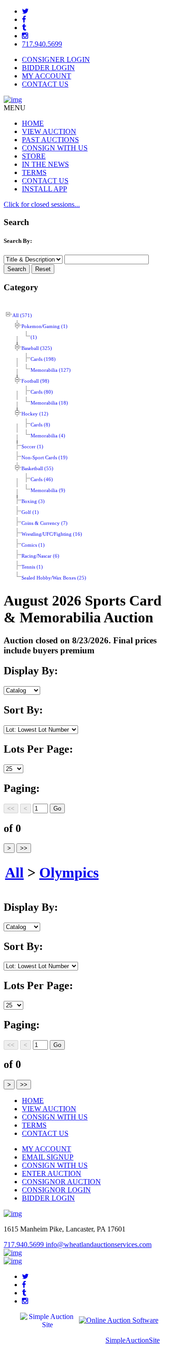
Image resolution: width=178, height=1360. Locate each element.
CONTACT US (45, 84)
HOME (33, 123)
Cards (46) (42, 479)
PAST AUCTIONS (50, 140)
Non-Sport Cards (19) (44, 457)
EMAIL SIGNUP (47, 1157)
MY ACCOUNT (46, 76)
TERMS (34, 172)
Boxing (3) (33, 501)
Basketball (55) (37, 468)
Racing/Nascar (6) (40, 556)
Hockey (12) (34, 413)
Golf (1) (30, 512)
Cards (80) (42, 392)
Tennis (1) (32, 567)
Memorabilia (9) (48, 490)
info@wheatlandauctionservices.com (99, 1244)
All (14, 872)
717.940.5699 (42, 44)
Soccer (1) (32, 446)
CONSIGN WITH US (55, 148)
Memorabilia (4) (48, 435)
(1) (34, 337)
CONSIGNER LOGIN (56, 59)
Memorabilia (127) (51, 370)
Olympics (69, 872)
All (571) (22, 315)
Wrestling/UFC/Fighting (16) (51, 534)
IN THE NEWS (45, 164)
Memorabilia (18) (49, 402)
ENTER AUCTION (51, 1173)
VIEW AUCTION (49, 131)
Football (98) (35, 381)
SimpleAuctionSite (132, 1340)
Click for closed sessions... (42, 204)
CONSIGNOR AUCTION (61, 1182)
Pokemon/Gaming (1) (44, 326)
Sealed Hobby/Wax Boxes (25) (53, 577)
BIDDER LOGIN (48, 68)
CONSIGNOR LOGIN (56, 1190)
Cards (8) (40, 424)
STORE (34, 156)
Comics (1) (33, 545)
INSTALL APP (44, 189)
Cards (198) (43, 359)
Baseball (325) (36, 348)
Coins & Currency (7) (44, 523)
